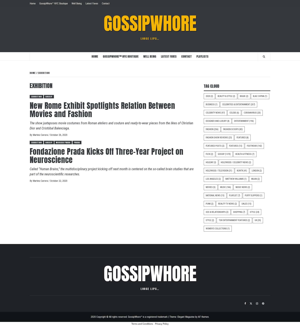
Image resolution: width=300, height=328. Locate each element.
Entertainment (244, 121)
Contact (106, 3)
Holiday (211, 162)
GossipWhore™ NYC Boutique (53, 3)
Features (235, 146)
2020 (209, 96)
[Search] (264, 56)
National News (215, 195)
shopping (239, 212)
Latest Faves (91, 3)
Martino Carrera (41, 134)
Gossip (48, 96)
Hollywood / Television (219, 170)
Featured (243, 137)
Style (254, 212)
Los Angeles (213, 179)
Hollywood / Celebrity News (236, 162)
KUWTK (242, 170)
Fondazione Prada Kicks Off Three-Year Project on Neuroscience (106, 155)
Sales (246, 203)
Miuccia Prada (63, 142)
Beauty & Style (226, 96)
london (257, 170)
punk (209, 203)
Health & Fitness (244, 154)
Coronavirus (252, 112)
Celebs (234, 112)
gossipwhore (150, 23)
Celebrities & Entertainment (238, 104)
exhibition (36, 96)
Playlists (202, 56)
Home (33, 3)
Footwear (254, 146)
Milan (255, 179)
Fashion (212, 129)
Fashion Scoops (233, 129)
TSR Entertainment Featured (234, 220)
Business (212, 104)
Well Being (77, 3)
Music (225, 187)
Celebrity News (215, 112)
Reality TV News (227, 203)
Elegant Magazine (186, 316)
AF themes (203, 316)
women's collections (218, 228)
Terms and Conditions (142, 324)
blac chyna (260, 96)
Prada (77, 142)
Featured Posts (215, 146)
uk (258, 220)
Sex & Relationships (217, 212)
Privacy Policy (162, 324)
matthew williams (236, 179)
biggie (244, 96)
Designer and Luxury (217, 121)
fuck (209, 154)
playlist (234, 195)
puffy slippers (253, 195)
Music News (243, 187)
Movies (210, 187)
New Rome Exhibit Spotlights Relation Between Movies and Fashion (102, 110)
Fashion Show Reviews (219, 137)
